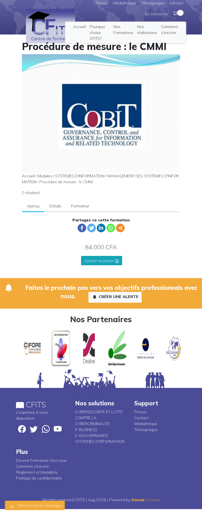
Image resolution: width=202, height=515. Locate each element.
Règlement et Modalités (37, 472)
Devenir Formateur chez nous (41, 460)
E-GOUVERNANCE (91, 435)
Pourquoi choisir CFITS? (97, 32)
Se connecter (156, 13)
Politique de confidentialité (39, 478)
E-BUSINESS (86, 429)
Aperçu (33, 205)
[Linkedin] (101, 228)
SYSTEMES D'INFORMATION (79, 175)
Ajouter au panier (99, 260)
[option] (30, 348)
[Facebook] (82, 228)
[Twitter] (91, 228)
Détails (55, 205)
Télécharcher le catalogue (39, 505)
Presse (102, 2)
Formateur (80, 205)
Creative (145, 499)
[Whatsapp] (110, 228)
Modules (44, 175)
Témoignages (153, 2)
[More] (120, 228)
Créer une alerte (118, 296)
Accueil (79, 26)
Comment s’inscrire (32, 466)
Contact (176, 2)
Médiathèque (124, 2)
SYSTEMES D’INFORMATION (100, 441)
